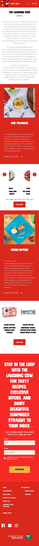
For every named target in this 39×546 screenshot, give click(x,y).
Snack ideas (6, 494)
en (33, 3)
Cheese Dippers (29, 491)
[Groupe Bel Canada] (28, 537)
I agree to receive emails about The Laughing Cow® (19, 458)
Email (6, 448)
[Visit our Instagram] (16, 526)
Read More (11, 156)
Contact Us (6, 501)
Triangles (28, 494)
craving (21, 70)
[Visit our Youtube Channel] (10, 526)
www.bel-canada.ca (17, 538)
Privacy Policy (7, 513)
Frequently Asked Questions (8, 505)
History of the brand (9, 498)
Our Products (7, 491)
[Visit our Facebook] (3, 526)
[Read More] (19, 103)
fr (35, 3)
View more (19, 204)
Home (12, 4)
